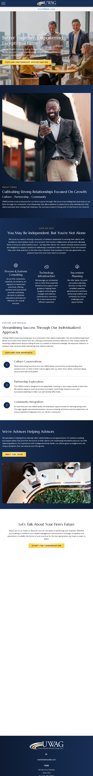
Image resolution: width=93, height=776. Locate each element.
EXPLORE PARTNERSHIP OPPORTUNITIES (26, 62)
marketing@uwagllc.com (46, 759)
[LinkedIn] (46, 753)
